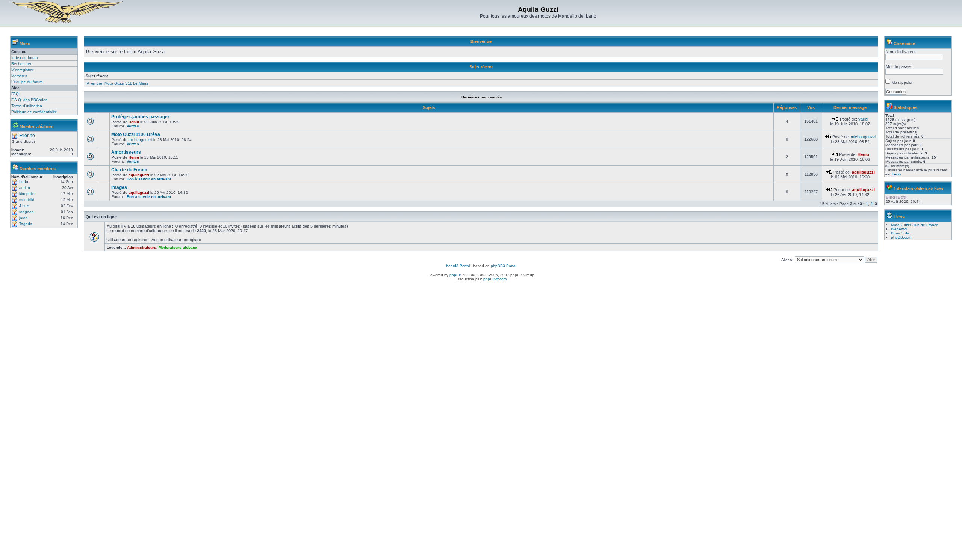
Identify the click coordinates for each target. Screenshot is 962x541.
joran (23, 218)
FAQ (15, 94)
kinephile (27, 194)
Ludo (23, 182)
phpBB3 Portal (503, 266)
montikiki (26, 200)
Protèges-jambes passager (140, 116)
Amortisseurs (126, 152)
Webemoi (899, 229)
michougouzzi (140, 140)
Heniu (134, 122)
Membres (19, 76)
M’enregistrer (22, 70)
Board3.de (900, 233)
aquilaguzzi (139, 175)
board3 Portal (458, 266)
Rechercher (21, 64)
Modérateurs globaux (178, 247)
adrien (24, 188)
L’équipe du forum (26, 82)
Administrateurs (141, 247)
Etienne (27, 135)
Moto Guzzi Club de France (914, 225)
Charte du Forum (129, 169)
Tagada (25, 224)
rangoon (26, 212)
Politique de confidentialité (34, 112)
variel (863, 119)
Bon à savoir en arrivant (149, 179)
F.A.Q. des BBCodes (29, 100)
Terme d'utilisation (26, 106)
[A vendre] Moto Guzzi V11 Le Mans (117, 83)
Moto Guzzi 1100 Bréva (135, 134)
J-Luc (24, 206)
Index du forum (24, 58)
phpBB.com (901, 237)
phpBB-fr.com (495, 279)
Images (119, 187)
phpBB (455, 275)
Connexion (904, 43)
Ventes (133, 126)
